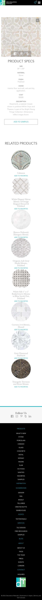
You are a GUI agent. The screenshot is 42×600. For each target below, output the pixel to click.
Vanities (21, 472)
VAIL (21, 496)
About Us (21, 548)
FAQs (21, 551)
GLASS (21, 448)
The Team (21, 555)
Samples (21, 479)
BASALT (21, 500)
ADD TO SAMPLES (21, 122)
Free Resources (21, 531)
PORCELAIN (21, 440)
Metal (21, 455)
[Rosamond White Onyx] (21, 37)
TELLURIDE (21, 503)
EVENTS (21, 562)
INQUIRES (21, 574)
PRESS (21, 559)
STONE (21, 437)
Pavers (21, 462)
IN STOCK (21, 469)
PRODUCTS (21, 429)
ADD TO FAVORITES (21, 176)
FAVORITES (21, 476)
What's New (21, 433)
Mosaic (21, 458)
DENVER (21, 493)
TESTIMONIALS (21, 519)
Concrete (21, 451)
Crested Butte (21, 507)
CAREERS (21, 566)
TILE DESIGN (21, 528)
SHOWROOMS (21, 488)
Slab (21, 465)
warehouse (21, 510)
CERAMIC (21, 444)
